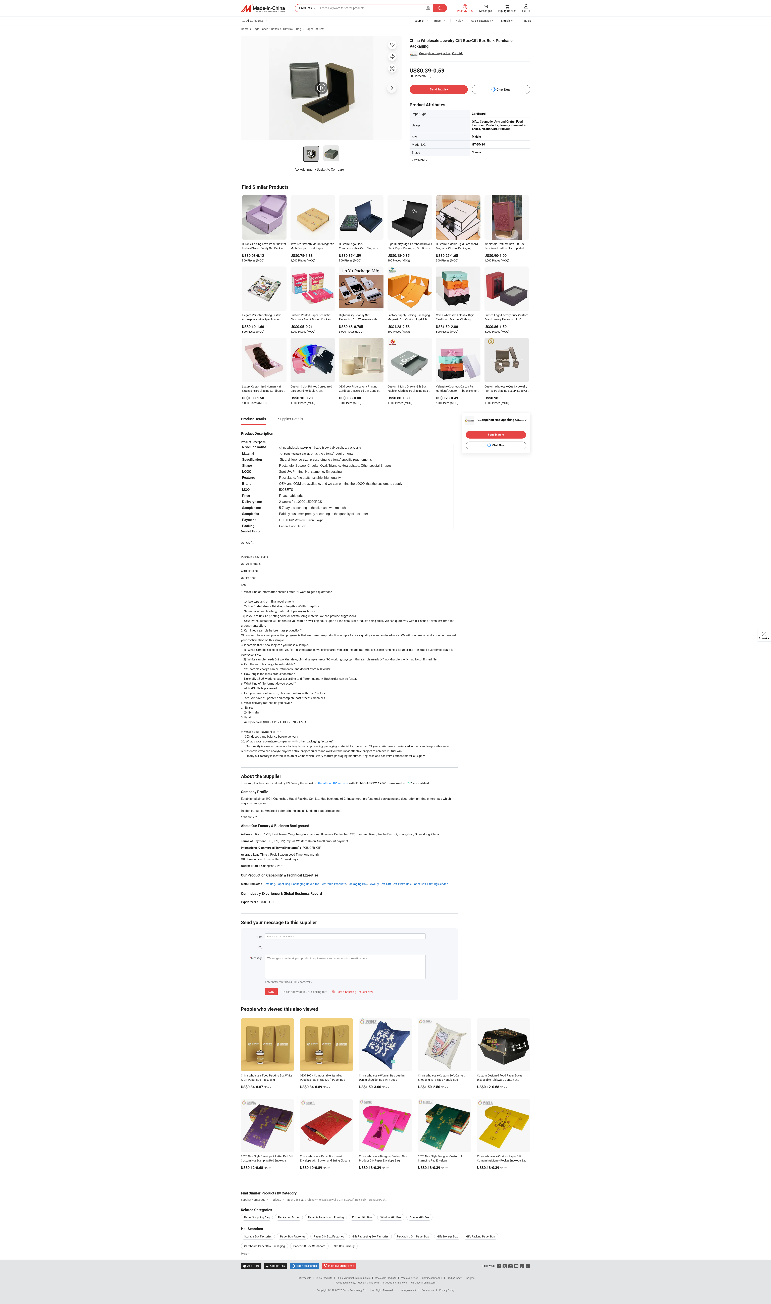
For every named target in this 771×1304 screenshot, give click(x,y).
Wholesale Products (385, 1277)
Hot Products (304, 1277)
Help (458, 21)
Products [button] (305, 8)
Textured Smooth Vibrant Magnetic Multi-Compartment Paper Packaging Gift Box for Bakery (312, 246)
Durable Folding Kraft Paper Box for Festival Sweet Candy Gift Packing (264, 246)
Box (266, 884)
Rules (527, 21)
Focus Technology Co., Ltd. (357, 1290)
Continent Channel (432, 1277)
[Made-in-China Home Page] (263, 8)
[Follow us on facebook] (499, 1266)
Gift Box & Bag (292, 29)
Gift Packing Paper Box (480, 1236)
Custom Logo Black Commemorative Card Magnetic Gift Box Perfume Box (358, 246)
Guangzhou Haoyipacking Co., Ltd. (441, 53)
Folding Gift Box (362, 1217)
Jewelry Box (377, 884)
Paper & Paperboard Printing (326, 1217)
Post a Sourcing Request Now (352, 992)
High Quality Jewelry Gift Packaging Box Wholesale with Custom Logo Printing (358, 317)
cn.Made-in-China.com (423, 1282)
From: (259, 937)
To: (261, 947)
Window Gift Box (390, 1217)
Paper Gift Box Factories (329, 1236)
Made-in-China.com (368, 1282)
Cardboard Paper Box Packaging (264, 1246)
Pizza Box (404, 884)
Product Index (454, 1277)
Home (244, 29)
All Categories (254, 21)
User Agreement (407, 1290)
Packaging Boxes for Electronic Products (318, 884)
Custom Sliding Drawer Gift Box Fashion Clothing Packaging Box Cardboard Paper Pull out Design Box (408, 388)
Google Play (275, 1266)
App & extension (481, 21)
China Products (323, 1277)
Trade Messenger (304, 1266)
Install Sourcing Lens (341, 1266)
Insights (470, 1277)
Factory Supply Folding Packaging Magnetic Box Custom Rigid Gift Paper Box (409, 317)
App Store (251, 1266)
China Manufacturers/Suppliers (353, 1277)
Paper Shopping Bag (257, 1217)
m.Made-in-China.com (395, 1282)
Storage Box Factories (258, 1236)
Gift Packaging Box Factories (370, 1236)
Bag (272, 884)
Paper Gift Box (315, 29)
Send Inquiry (439, 89)
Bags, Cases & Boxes (266, 29)
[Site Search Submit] (440, 8)
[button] (428, 8)
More (244, 1253)
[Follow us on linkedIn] (528, 1266)
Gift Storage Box (447, 1236)
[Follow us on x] (505, 1266)
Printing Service (437, 884)
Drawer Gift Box (419, 1217)
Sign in (526, 10)
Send (271, 991)
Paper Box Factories (292, 1236)
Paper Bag (283, 884)
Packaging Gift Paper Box (413, 1236)
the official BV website (333, 783)
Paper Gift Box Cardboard (309, 1246)
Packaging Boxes (289, 1217)
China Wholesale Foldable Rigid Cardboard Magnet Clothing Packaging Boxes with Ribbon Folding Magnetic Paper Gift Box (456, 317)
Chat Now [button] (503, 89)
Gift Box (391, 884)
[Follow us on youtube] (516, 1266)
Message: (257, 958)
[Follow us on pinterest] (522, 1266)
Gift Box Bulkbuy (344, 1246)
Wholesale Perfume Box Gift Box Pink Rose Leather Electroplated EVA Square (504, 246)
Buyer (438, 21)
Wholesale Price (409, 1277)
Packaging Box (357, 884)
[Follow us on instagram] (510, 1266)
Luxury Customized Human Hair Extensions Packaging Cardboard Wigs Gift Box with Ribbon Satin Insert (263, 388)
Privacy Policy (447, 1290)
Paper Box (419, 884)
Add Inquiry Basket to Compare (322, 169)
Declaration (427, 1290)
